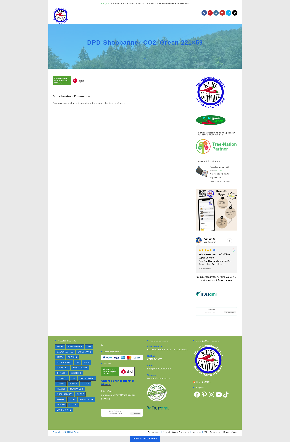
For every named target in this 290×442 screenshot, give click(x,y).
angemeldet (69, 103)
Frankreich (62, 367)
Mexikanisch (76, 389)
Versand (217, 177)
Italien (85, 383)
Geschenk (76, 373)
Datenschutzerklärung (219, 432)
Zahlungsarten (154, 432)
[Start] (145, 59)
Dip (77, 362)
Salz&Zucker (86, 399)
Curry (60, 357)
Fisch (86, 362)
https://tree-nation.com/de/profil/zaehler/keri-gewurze (118, 395)
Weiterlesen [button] (205, 268)
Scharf (73, 404)
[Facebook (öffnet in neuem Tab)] (204, 13)
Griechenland (87, 378)
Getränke (62, 378)
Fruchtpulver (80, 367)
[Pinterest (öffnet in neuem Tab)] (210, 13)
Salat (72, 399)
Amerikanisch (75, 346)
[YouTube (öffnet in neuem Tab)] (222, 13)
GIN (73, 378)
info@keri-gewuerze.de (159, 368)
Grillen (61, 383)
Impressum (196, 432)
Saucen (61, 404)
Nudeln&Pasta (64, 394)
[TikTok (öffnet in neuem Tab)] (234, 13)
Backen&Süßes (65, 352)
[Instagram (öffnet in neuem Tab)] (216, 13)
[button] (229, 241)
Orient (80, 394)
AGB (206, 432)
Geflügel (61, 373)
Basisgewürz (84, 352)
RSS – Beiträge (203, 381)
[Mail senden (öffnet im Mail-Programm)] (228, 13)
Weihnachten (64, 410)
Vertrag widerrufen (145, 438)
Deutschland (64, 362)
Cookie (234, 432)
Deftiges (72, 357)
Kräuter (61, 389)
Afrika (60, 346)
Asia (89, 346)
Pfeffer (60, 399)
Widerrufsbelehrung (180, 432)
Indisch (73, 383)
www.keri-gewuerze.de (158, 378)
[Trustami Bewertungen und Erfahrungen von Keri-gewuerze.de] (206, 293)
